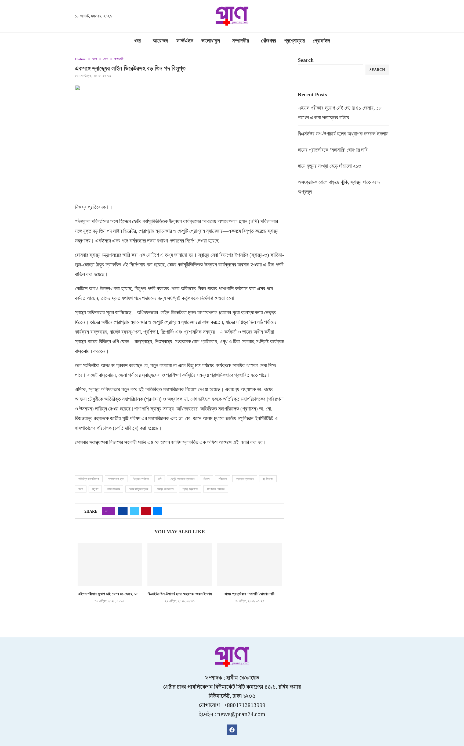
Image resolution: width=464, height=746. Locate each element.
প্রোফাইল (321, 41)
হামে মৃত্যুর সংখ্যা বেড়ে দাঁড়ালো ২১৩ (330, 166)
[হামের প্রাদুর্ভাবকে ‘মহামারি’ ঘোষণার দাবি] (249, 564)
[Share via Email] (157, 511)
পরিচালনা (223, 478)
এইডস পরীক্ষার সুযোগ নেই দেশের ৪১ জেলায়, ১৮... (109, 594)
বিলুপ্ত (95, 489)
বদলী (80, 489)
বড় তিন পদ (268, 478)
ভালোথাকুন (210, 41)
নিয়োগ (206, 478)
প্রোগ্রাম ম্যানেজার (244, 478)
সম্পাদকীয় (240, 41)
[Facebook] (232, 729)
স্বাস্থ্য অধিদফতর (165, 489)
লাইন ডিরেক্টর (113, 489)
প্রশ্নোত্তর (294, 41)
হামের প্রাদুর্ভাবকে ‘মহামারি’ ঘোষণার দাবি (249, 594)
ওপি (159, 478)
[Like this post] (110, 511)
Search (306, 60)
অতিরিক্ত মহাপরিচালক (88, 478)
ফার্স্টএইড (184, 41)
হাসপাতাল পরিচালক (215, 489)
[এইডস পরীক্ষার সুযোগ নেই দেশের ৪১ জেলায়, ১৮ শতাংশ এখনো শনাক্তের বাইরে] (110, 564)
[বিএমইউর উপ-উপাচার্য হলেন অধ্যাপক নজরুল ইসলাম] (179, 564)
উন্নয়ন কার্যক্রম (141, 478)
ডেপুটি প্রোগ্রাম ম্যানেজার (182, 478)
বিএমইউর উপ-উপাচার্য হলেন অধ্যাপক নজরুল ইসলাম (180, 594)
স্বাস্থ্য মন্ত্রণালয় (190, 489)
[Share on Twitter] (134, 511)
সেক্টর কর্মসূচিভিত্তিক (138, 489)
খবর (137, 41)
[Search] (386, 17)
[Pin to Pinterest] (146, 511)
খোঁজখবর (268, 41)
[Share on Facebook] (123, 511)
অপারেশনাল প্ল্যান (116, 478)
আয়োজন (160, 41)
